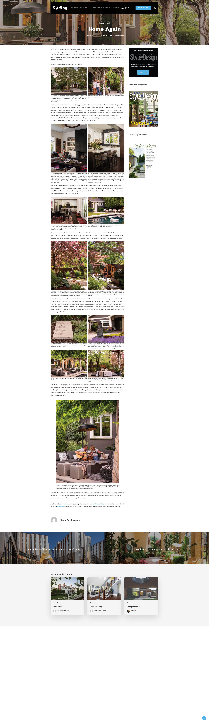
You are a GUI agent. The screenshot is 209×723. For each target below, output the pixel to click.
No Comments (119, 35)
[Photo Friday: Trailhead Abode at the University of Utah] (52, 548)
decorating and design (98, 504)
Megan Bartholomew (91, 35)
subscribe (61, 506)
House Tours (104, 23)
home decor (65, 504)
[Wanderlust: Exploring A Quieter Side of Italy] (156, 548)
